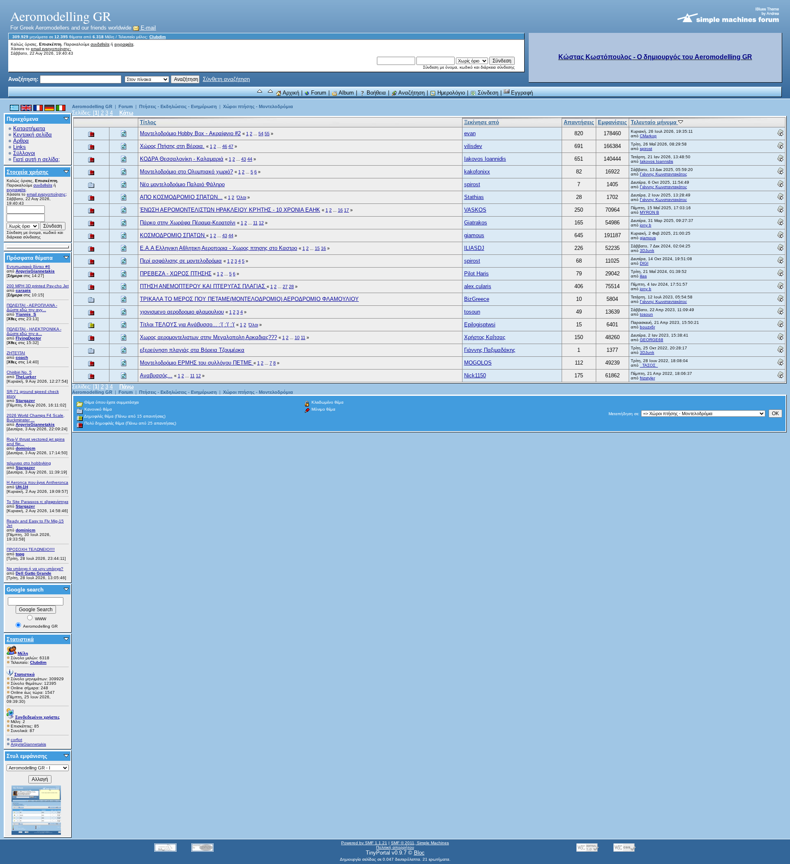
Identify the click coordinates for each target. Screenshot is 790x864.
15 (317, 248)
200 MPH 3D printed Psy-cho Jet (38, 286)
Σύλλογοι (24, 153)
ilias (643, 276)
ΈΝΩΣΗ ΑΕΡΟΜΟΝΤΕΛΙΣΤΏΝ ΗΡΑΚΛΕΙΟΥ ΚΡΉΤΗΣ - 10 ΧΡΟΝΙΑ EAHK (230, 210)
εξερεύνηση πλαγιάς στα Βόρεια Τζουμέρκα (192, 350)
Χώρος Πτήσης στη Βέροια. (172, 146)
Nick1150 (475, 375)
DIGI (644, 263)
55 (267, 133)
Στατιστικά (20, 639)
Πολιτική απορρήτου (395, 847)
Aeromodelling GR (92, 106)
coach (22, 357)
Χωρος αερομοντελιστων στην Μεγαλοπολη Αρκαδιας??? (208, 337)
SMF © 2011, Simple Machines (420, 843)
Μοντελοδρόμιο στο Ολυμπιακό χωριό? (186, 172)
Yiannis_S (26, 314)
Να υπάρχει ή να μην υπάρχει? (35, 568)
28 (291, 286)
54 (260, 133)
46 (224, 146)
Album (345, 93)
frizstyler (647, 378)
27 (285, 286)
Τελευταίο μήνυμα (654, 122)
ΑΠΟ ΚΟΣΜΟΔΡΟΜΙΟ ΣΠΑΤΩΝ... (181, 197)
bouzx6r (647, 327)
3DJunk (647, 250)
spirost (646, 148)
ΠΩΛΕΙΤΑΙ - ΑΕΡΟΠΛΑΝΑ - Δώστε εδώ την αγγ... (32, 307)
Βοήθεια (375, 93)
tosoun (472, 312)
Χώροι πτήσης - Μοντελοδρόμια (258, 106)
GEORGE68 (651, 339)
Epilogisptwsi (479, 324)
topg (20, 554)
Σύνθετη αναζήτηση (226, 79)
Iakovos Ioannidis (485, 159)
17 (346, 210)
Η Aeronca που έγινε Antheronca (37, 482)
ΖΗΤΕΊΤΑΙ (16, 353)
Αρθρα (21, 141)
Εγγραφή (521, 93)
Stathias (474, 197)
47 (230, 146)
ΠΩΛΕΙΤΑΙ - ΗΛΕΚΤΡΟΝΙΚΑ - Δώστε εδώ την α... (34, 331)
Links (19, 147)
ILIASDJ (474, 248)
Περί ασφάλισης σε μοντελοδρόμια (181, 261)
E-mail (147, 28)
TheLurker (26, 376)
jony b (645, 225)
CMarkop (648, 136)
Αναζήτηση (411, 93)
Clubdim (157, 37)
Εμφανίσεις (612, 122)
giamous (474, 235)
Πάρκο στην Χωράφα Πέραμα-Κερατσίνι (187, 222)
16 (340, 210)
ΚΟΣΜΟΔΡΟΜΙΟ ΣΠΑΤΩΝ (173, 235)
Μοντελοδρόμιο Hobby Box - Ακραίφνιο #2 (190, 133)
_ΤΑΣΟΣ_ (649, 365)
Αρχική (290, 93)
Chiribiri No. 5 (19, 372)
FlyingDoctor (28, 338)
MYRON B (649, 212)
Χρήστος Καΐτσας (484, 337)
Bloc (419, 853)
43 (243, 159)
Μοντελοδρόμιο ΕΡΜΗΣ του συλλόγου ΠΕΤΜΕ (196, 363)
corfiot (16, 739)
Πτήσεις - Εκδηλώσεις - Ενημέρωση (178, 106)
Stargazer (25, 400)
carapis (23, 290)
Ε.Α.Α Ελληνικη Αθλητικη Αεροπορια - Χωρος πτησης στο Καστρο (218, 248)
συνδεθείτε (100, 44)
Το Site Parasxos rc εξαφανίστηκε (37, 501)
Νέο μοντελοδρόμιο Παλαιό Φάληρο (182, 184)
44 (249, 159)
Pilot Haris (476, 273)
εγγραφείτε (123, 44)
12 (261, 222)
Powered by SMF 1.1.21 (364, 843)
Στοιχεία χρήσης (28, 172)
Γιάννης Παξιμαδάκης (489, 350)
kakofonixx (477, 172)
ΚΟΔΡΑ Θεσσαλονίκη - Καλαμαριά (181, 159)
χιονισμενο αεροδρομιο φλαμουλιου (182, 312)
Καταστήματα (29, 128)
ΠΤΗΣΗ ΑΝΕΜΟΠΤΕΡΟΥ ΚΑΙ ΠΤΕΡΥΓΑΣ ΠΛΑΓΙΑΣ (203, 286)
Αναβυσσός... (156, 375)
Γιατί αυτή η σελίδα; (36, 159)
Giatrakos (475, 222)
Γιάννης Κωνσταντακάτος (663, 174)
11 (255, 222)
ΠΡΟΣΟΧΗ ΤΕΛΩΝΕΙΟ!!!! (31, 549)
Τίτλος (148, 122)
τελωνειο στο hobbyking (29, 463)
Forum (317, 93)
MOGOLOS (478, 363)
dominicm (25, 448)
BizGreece (476, 299)
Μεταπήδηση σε (623, 413)
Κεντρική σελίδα (32, 135)
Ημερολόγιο (450, 93)
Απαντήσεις (579, 122)
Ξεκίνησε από (481, 122)
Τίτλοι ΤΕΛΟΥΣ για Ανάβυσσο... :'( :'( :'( (187, 324)
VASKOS (475, 210)
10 (297, 337)
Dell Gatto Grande (33, 573)
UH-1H (22, 487)
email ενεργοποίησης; (51, 48)
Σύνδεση (487, 93)
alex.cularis (477, 286)
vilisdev (473, 146)
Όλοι (241, 197)
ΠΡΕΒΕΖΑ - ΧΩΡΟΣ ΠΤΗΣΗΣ (175, 273)
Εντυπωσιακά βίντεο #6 (28, 266)
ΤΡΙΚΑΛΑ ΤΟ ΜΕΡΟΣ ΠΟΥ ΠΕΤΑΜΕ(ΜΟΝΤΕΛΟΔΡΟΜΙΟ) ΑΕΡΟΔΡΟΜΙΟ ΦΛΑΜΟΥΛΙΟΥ (249, 299)
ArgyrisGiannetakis (35, 271)
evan (470, 133)
